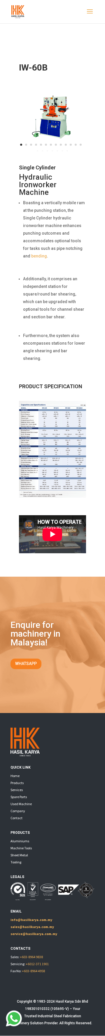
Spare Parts (18, 797)
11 (71, 145)
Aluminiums (19, 841)
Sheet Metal (19, 855)
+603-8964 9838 (31, 957)
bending (39, 256)
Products (17, 783)
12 (76, 145)
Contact (16, 818)
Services (16, 790)
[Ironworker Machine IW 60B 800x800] (52, 149)
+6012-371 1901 (37, 964)
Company (17, 811)
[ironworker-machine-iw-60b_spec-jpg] (52, 496)
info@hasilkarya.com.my (31, 920)
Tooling (15, 862)
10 (66, 145)
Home (15, 776)
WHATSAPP (26, 663)
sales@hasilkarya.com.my (32, 927)
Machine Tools (21, 848)
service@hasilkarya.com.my (33, 934)
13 (81, 145)
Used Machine (21, 804)
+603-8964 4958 (33, 971)
